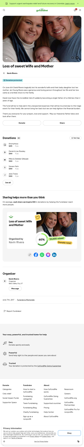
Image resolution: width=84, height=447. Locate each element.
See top (77, 138)
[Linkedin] (54, 254)
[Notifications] (75, 10)
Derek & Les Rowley (17, 151)
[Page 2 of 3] (8, 58)
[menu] (80, 10)
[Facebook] (36, 254)
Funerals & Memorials (26, 300)
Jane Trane (13, 174)
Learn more (70, 3)
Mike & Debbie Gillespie (18, 159)
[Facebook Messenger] (48, 254)
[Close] (78, 3)
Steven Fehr (14, 166)
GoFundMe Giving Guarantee (49, 366)
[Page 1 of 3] (6, 58)
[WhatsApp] (42, 254)
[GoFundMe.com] (42, 10)
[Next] (77, 58)
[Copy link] (30, 254)
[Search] (4, 10)
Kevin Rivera (14, 279)
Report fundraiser (14, 311)
